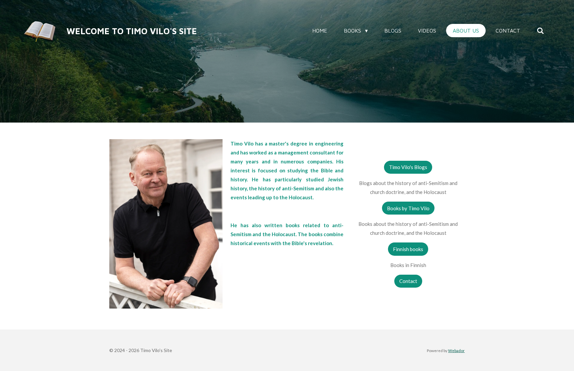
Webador (456, 350)
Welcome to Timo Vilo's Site (131, 31)
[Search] (540, 30)
